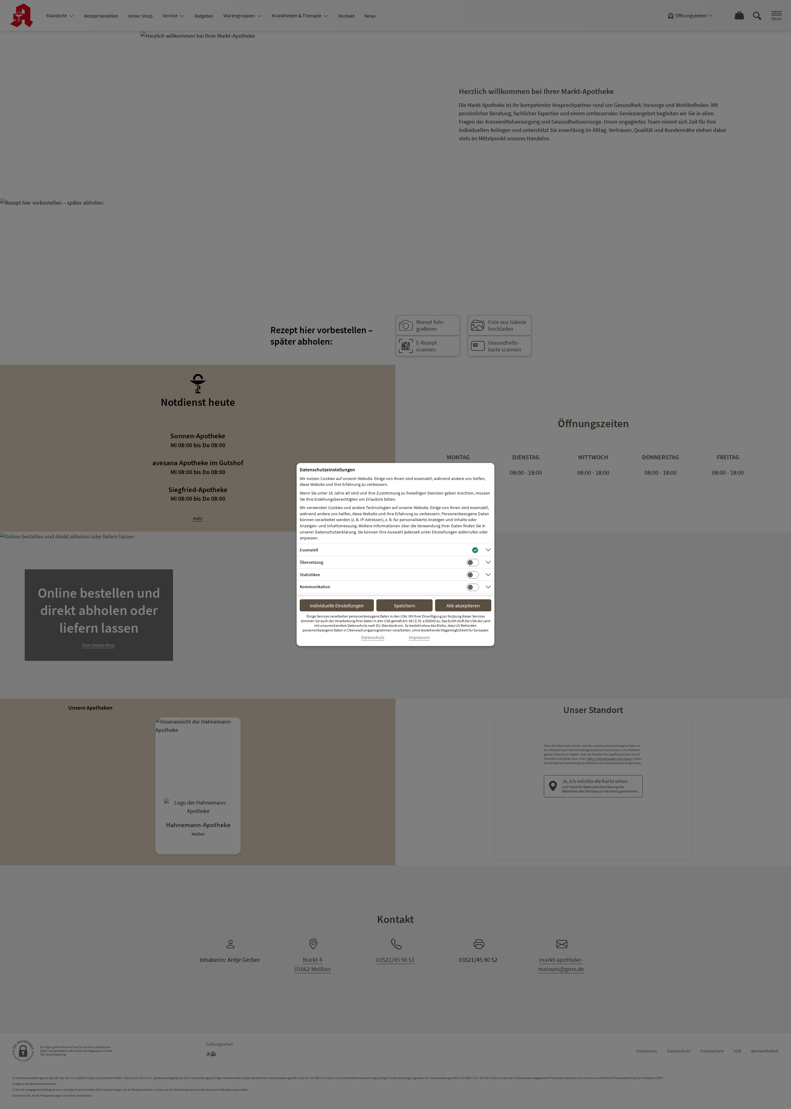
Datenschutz (372, 637)
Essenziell (309, 550)
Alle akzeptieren (463, 605)
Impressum (419, 637)
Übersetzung (311, 562)
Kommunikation (315, 586)
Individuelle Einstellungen (337, 605)
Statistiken (310, 574)
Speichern (404, 605)
